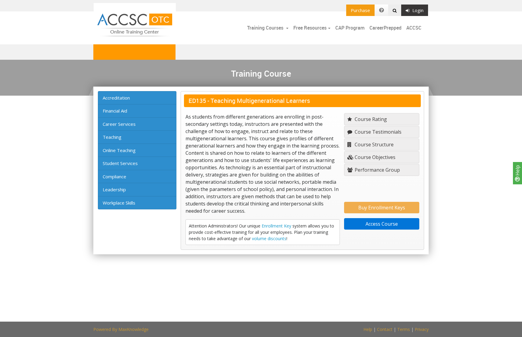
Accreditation (116, 98)
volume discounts (269, 238)
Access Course (382, 224)
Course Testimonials (377, 132)
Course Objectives (374, 157)
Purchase (360, 10)
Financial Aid (115, 111)
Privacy (422, 329)
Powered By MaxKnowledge (121, 329)
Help (517, 171)
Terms (403, 329)
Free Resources (310, 27)
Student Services (120, 163)
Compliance (114, 176)
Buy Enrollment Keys (381, 207)
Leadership (114, 189)
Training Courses (266, 27)
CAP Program (350, 27)
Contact (384, 329)
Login (418, 10)
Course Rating (370, 119)
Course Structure (373, 144)
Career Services (119, 124)
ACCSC (413, 27)
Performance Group (376, 170)
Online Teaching (119, 150)
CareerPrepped (385, 27)
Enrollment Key (276, 226)
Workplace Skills (119, 203)
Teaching (112, 137)
